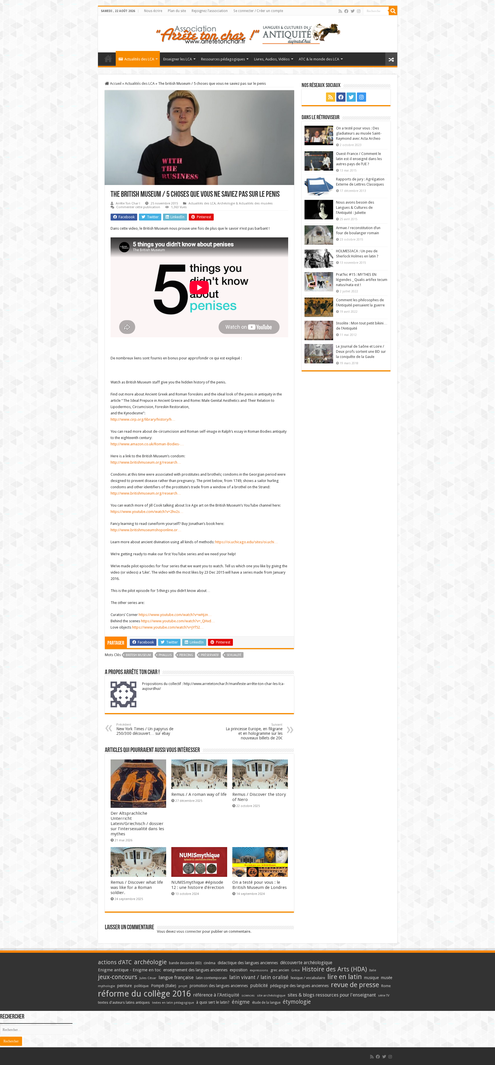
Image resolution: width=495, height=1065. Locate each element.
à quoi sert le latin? (212, 1002)
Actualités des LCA (139, 59)
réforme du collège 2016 (144, 994)
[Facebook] (346, 11)
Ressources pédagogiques (223, 59)
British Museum (138, 655)
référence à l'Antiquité (216, 995)
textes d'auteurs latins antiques (124, 1002)
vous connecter (188, 931)
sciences (248, 995)
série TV (383, 995)
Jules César (148, 978)
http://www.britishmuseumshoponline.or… (146, 530)
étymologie (297, 1002)
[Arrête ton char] (248, 33)
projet (182, 986)
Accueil (115, 83)
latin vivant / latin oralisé (258, 977)
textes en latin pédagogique (173, 1003)
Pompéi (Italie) (163, 985)
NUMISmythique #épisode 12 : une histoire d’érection (197, 885)
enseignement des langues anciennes (195, 970)
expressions (259, 970)
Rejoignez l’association (210, 11)
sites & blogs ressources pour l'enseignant (332, 995)
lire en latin (344, 977)
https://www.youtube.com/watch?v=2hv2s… (147, 511)
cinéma (209, 963)
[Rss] (340, 11)
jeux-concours (117, 977)
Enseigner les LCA (177, 59)
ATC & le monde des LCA (319, 59)
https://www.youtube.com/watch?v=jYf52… (168, 627)
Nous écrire (153, 11)
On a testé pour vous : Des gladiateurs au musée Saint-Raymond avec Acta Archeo (359, 133)
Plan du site (177, 11)
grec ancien (279, 970)
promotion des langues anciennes (219, 985)
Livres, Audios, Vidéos (272, 59)
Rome (386, 986)
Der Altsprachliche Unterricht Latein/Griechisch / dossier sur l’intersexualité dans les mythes (137, 823)
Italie (372, 970)
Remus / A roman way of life (199, 794)
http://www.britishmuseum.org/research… (146, 462)
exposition (238, 970)
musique (371, 977)
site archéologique (271, 995)
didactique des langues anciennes (248, 962)
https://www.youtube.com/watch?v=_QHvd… (178, 621)
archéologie (150, 962)
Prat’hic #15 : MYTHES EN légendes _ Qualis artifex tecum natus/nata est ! (361, 279)
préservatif (210, 655)
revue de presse (355, 985)
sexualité (234, 655)
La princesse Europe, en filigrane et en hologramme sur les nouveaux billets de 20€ (254, 731)
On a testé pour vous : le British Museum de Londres (259, 885)
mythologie (106, 986)
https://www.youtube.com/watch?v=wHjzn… (175, 615)
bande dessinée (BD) (185, 963)
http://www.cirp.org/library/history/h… (143, 419)
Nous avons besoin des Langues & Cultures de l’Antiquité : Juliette (355, 207)
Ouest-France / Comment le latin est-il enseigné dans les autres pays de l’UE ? (359, 158)
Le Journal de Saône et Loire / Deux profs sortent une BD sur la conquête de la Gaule (361, 351)
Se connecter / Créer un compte (258, 11)
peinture (124, 985)
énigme (241, 1002)
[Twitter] (352, 11)
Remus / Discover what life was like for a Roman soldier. (137, 887)
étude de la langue (266, 1003)
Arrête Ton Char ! (128, 203)
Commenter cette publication (138, 207)
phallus (165, 655)
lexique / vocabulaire (308, 978)
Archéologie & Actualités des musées (245, 203)
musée (386, 977)
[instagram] (358, 11)
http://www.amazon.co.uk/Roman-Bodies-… (147, 444)
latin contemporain (211, 978)
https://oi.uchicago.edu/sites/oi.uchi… (246, 542)
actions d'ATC (115, 962)
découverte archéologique (306, 962)
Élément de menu (108, 58)
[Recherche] (393, 11)
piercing (186, 655)
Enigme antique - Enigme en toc (129, 970)
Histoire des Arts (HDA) (334, 969)
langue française (176, 977)
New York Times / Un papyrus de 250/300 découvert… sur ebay (144, 729)
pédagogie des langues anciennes (299, 985)
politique (141, 986)
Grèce (295, 970)
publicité (259, 985)
